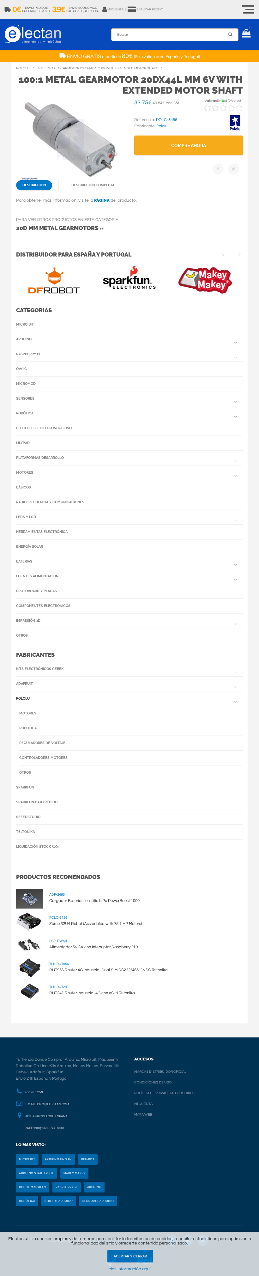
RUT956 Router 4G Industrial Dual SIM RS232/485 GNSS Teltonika (108, 970)
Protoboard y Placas (36, 591)
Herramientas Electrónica (42, 532)
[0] (246, 34)
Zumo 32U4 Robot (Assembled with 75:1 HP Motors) (95, 923)
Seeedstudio (28, 817)
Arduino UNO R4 (58, 1159)
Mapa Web (143, 1114)
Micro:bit (25, 324)
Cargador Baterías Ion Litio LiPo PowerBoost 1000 (94, 900)
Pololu (23, 698)
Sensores (25, 398)
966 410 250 (34, 1092)
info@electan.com (53, 1104)
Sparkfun (25, 787)
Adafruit (24, 684)
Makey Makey (74, 1173)
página (102, 200)
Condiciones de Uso (153, 1082)
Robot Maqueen (32, 1187)
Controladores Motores (43, 758)
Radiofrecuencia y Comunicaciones (50, 502)
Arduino (24, 339)
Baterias (24, 561)
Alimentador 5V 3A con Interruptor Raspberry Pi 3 (93, 947)
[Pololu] (235, 129)
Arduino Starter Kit (36, 1173)
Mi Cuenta (143, 1104)
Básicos (23, 487)
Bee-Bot (88, 1159)
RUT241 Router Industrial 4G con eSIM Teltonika (92, 993)
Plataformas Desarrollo (40, 458)
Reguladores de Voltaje (42, 743)
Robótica (24, 413)
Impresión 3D (28, 621)
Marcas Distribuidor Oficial (160, 1071)
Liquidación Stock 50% (37, 847)
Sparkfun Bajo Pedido (36, 802)
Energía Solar (29, 547)
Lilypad (23, 443)
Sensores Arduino (98, 1201)
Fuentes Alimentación (37, 576)
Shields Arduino (59, 1201)
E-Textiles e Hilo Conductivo (44, 428)
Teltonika (25, 832)
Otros (22, 635)
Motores (24, 473)
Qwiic (21, 369)
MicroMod (26, 384)
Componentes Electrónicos (43, 606)
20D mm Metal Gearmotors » (60, 228)
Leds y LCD (26, 517)
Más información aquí (129, 1269)
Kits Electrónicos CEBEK (39, 669)
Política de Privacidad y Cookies (164, 1093)
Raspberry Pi (28, 354)
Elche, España (56, 1116)
